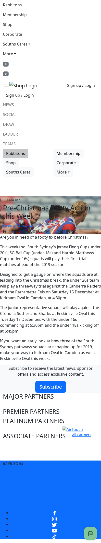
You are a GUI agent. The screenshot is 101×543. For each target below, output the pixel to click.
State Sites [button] (18, 455)
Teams (9, 144)
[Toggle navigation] (6, 85)
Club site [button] (15, 445)
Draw (8, 124)
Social (9, 114)
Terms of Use (23, 475)
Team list (12, 200)
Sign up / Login (81, 85)
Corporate (12, 34)
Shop (8, 24)
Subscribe (50, 386)
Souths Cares (15, 44)
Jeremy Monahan (19, 225)
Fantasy (65, 494)
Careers (83, 475)
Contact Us (38, 485)
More (8, 54)
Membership (15, 14)
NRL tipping (39, 494)
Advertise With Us (72, 485)
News (8, 104)
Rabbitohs (12, 5)
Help (16, 485)
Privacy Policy (55, 475)
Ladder (10, 134)
